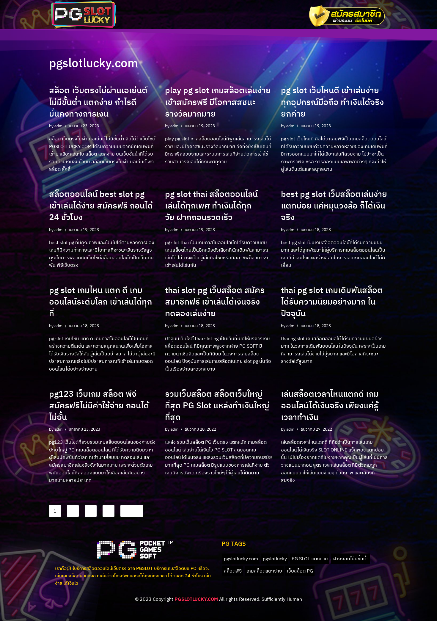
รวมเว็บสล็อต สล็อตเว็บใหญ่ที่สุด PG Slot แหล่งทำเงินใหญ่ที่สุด (217, 405)
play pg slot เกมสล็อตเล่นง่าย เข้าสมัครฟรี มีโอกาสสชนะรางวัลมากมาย (218, 101)
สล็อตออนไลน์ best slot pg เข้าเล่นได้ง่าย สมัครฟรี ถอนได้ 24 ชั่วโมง (101, 205)
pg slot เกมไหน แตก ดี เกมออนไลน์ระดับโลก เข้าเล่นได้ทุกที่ (100, 301)
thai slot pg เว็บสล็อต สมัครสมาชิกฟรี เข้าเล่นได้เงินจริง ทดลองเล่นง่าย (215, 301)
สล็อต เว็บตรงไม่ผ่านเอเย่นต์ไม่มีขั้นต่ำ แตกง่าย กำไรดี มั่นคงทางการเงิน (98, 101)
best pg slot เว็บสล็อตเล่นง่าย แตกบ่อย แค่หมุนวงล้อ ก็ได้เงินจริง (334, 205)
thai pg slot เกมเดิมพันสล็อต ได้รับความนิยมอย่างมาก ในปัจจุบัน (332, 301)
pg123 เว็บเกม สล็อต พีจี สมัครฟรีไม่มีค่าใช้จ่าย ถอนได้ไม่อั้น (99, 405)
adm (58, 125)
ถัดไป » (132, 511)
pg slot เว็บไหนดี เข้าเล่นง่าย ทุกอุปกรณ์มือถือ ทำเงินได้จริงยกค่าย (332, 101)
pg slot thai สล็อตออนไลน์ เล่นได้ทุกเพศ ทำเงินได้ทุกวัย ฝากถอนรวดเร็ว (211, 205)
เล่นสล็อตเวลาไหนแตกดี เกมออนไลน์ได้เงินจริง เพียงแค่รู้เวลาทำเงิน (330, 405)
